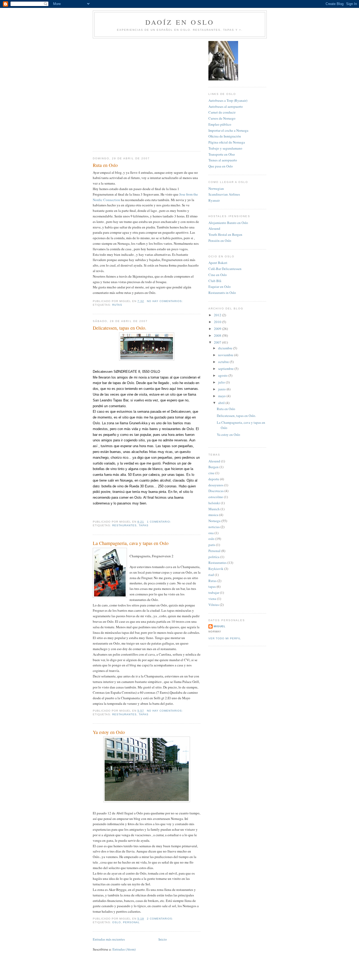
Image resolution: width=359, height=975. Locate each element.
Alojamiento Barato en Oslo (228, 222)
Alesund (214, 228)
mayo (222, 396)
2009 (218, 328)
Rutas (117, 304)
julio (222, 382)
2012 (218, 315)
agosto (223, 375)
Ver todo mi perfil (224, 638)
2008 (218, 335)
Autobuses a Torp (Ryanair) (227, 100)
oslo (116, 922)
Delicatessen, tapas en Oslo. (119, 328)
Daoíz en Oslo (179, 22)
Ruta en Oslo (105, 165)
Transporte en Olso (221, 154)
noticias (214, 526)
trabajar (213, 592)
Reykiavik (215, 568)
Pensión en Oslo (219, 240)
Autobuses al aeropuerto (225, 106)
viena (212, 598)
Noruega (214, 520)
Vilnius (213, 604)
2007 (218, 342)
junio (222, 389)
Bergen (213, 466)
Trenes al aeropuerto (222, 160)
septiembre (226, 368)
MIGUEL (219, 626)
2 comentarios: (160, 918)
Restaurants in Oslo (222, 292)
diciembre (225, 348)
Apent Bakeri (217, 262)
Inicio (162, 939)
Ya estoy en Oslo (109, 732)
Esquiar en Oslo (219, 286)
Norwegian (216, 188)
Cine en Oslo (217, 274)
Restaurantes (124, 525)
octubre (224, 361)
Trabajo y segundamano (225, 148)
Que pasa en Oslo (220, 166)
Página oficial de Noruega (226, 142)
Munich (214, 509)
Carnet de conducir (221, 112)
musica (213, 514)
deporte (213, 479)
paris (211, 544)
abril (221, 402)
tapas (143, 525)
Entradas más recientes (109, 939)
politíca (213, 556)
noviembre (226, 355)
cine (211, 473)
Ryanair (214, 200)
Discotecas (216, 490)
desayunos (215, 485)
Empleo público (219, 124)
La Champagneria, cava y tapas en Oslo (130, 543)
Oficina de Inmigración (224, 136)
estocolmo (215, 496)
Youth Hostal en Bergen (225, 234)
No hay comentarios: (165, 301)
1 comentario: (159, 521)
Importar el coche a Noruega (228, 130)
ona (211, 532)
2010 (218, 321)
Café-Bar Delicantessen (225, 268)
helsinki (214, 503)
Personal (131, 922)
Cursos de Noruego (221, 118)
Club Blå (214, 280)
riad (211, 574)
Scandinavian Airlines (224, 194)
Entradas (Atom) (124, 949)
